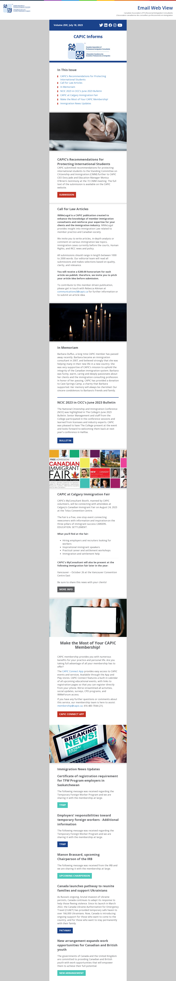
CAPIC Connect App (72, 671)
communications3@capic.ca (72, 291)
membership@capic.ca (69, 705)
